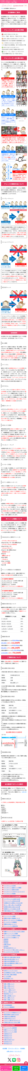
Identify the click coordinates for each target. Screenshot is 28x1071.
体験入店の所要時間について (11, 961)
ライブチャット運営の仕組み (11, 889)
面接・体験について (9, 1000)
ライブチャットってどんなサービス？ (13, 883)
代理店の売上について (10, 1018)
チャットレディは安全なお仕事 (12, 901)
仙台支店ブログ (8, 1041)
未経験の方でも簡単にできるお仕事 (13, 903)
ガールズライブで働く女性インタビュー (14, 950)
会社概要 (5, 1048)
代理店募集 (6, 1010)
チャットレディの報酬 (9, 916)
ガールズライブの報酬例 (10, 922)
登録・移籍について (9, 984)
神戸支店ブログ (8, 1043)
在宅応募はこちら (8, 978)
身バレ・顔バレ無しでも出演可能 (12, 905)
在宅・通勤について (9, 998)
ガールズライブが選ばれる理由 (12, 935)
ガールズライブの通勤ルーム (11, 937)
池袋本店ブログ (8, 1034)
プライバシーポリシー (13, 1048)
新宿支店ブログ (8, 1036)
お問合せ (24, 1068)
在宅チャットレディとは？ (11, 970)
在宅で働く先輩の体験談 (10, 974)
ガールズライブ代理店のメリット (12, 1012)
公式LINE (24, 792)
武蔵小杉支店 (7, 944)
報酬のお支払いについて (10, 924)
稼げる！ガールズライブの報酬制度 (13, 920)
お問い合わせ (10, 1051)
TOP (2, 8)
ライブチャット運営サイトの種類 (12, 887)
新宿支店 (6, 941)
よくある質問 (7, 976)
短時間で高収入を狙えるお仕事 (12, 907)
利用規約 (22, 1048)
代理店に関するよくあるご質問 (12, 1022)
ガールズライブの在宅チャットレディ (13, 968)
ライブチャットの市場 (10, 886)
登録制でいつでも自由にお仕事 (12, 909)
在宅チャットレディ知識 (10, 1032)
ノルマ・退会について (10, 990)
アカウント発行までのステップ (12, 1020)
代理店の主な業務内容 (10, 1016)
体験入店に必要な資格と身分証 (12, 957)
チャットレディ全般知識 (10, 1028)
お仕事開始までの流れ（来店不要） (13, 972)
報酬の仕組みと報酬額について (12, 918)
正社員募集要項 (8, 1005)
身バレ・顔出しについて (10, 992)
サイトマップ (17, 1051)
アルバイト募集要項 (9, 1007)
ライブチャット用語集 (10, 893)
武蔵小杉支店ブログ (9, 1040)
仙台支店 (6, 946)
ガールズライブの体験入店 (10, 955)
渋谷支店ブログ (8, 1038)
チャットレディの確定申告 (11, 926)
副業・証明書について (10, 996)
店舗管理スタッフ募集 (9, 1002)
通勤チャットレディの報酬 (11, 933)
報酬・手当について (9, 988)
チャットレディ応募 (6, 1068)
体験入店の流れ (8, 965)
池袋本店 (6, 939)
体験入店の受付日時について (11, 959)
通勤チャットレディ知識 (10, 1030)
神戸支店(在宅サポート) (10, 948)
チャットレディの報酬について (11, 913)
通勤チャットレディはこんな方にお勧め (14, 931)
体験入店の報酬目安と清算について (13, 963)
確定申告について (8, 994)
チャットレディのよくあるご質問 (11, 981)
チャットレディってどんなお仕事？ (12, 896)
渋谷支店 (6, 943)
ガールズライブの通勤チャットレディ (13, 929)
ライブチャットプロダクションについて (14, 891)
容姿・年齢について (9, 986)
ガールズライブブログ (9, 1025)
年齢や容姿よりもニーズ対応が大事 (13, 911)
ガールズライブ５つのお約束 (11, 952)
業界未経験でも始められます (11, 1014)
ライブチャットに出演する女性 (12, 899)
